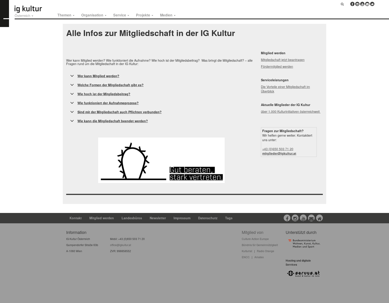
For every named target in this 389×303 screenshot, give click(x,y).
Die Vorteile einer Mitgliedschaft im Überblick (285, 88)
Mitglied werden (101, 218)
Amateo (259, 257)
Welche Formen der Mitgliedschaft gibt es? (110, 85)
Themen (64, 15)
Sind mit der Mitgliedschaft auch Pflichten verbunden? (119, 112)
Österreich (23, 15)
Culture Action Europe (255, 239)
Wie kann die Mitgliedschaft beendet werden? (112, 121)
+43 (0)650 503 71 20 (277, 149)
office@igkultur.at (120, 245)
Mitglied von (252, 232)
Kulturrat (247, 251)
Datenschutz (207, 218)
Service (120, 15)
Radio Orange (265, 251)
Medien (166, 15)
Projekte (143, 15)
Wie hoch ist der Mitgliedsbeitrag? (103, 94)
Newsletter (158, 218)
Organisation (92, 15)
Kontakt (76, 218)
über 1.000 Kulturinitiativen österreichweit (291, 111)
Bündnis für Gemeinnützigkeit (260, 245)
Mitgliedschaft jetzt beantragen (283, 59)
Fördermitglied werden (277, 66)
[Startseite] (33, 9)
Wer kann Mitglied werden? (98, 76)
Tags (229, 218)
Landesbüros (132, 218)
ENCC (246, 257)
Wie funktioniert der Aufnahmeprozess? (108, 103)
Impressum (182, 218)
